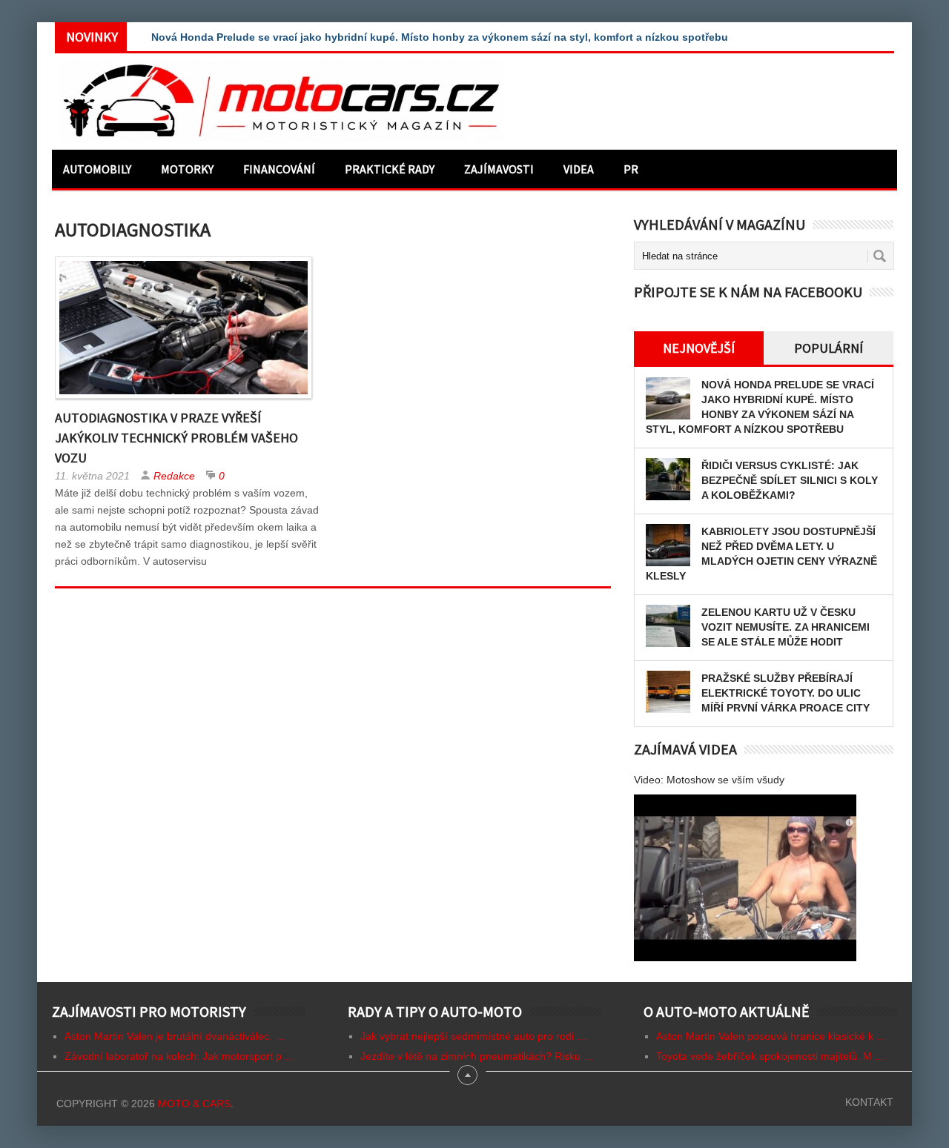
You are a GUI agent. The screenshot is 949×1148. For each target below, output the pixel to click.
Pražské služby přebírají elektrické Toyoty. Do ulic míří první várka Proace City (785, 693)
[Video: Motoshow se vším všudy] (745, 877)
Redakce (174, 476)
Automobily (97, 169)
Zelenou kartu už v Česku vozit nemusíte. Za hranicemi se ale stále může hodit (785, 627)
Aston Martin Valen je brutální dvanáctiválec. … (175, 1036)
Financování (279, 169)
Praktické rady (389, 169)
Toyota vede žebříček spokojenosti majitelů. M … (770, 1056)
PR (631, 169)
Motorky (187, 169)
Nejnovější (699, 347)
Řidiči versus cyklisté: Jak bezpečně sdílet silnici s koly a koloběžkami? (789, 480)
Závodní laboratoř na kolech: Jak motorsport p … (180, 1056)
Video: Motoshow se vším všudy (709, 780)
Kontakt (869, 1102)
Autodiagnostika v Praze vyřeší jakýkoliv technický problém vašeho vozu (176, 437)
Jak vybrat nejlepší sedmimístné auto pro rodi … (473, 1036)
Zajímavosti (499, 169)
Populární (828, 347)
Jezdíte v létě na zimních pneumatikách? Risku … (477, 1056)
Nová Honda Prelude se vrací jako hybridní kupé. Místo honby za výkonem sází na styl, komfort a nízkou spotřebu (439, 37)
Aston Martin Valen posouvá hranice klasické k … (771, 1036)
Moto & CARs (194, 1103)
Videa (578, 169)
